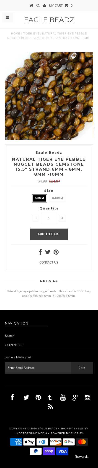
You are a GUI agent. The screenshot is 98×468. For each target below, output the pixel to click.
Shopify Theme (72, 428)
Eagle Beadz (49, 20)
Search (9, 335)
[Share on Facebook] (40, 253)
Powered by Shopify (67, 433)
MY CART (60, 5)
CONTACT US (48, 262)
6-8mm (39, 198)
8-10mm (57, 198)
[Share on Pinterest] (56, 253)
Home (15, 33)
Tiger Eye (31, 33)
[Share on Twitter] (47, 253)
